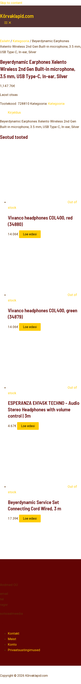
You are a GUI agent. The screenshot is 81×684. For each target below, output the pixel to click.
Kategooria (21, 41)
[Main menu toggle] (8, 23)
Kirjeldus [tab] (14, 112)
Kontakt (13, 633)
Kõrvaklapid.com (17, 16)
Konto (12, 644)
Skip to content (11, 3)
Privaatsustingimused (24, 650)
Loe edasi (30, 234)
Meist (12, 639)
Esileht (5, 41)
